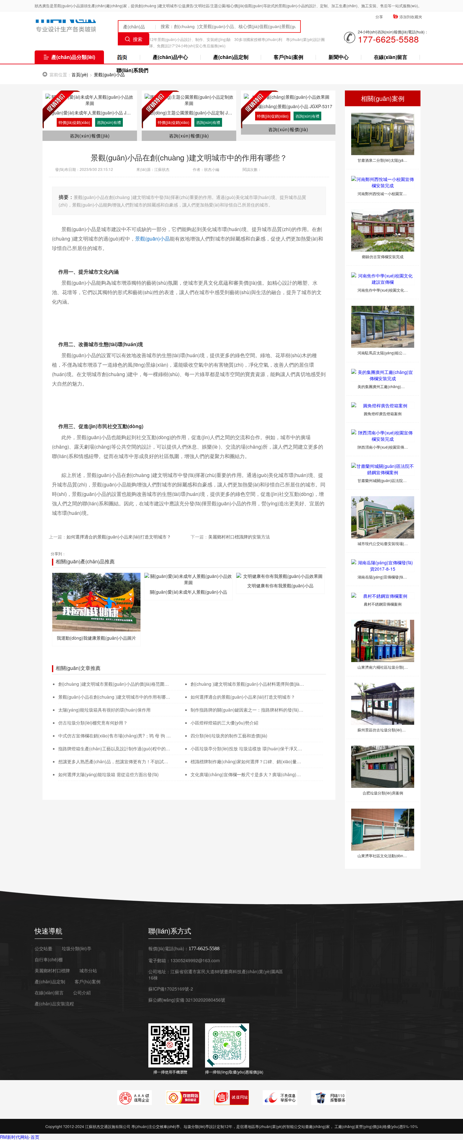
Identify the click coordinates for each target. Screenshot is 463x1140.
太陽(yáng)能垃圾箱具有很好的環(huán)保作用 (104, 710)
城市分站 (88, 970)
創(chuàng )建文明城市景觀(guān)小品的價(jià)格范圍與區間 (115, 684)
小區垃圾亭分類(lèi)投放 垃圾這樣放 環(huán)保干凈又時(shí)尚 (247, 748)
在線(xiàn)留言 (390, 57)
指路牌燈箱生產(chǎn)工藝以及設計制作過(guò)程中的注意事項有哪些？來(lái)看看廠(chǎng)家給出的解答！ (115, 748)
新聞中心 (339, 57)
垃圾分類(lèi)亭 (196, 1126)
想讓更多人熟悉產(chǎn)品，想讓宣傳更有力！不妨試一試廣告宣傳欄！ (115, 761)
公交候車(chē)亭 (166, 1126)
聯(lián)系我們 (132, 70)
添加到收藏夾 (410, 16)
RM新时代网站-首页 (19, 1137)
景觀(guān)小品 (152, 238)
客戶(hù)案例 (288, 57)
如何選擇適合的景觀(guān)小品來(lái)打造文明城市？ (243, 697)
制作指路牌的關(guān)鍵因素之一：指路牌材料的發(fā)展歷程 (247, 710)
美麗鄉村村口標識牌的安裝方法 (239, 536)
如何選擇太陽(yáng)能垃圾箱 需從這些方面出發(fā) (108, 774)
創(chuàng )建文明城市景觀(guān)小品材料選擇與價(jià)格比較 (247, 684)
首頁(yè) (79, 74)
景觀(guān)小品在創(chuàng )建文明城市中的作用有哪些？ (115, 697)
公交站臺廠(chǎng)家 (122, 58)
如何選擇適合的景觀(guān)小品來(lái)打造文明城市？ (118, 536)
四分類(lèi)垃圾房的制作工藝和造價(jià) (229, 735)
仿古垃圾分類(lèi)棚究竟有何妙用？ (93, 722)
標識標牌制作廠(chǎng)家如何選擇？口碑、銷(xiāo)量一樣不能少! (247, 761)
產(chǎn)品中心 (170, 57)
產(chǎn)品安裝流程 (54, 1003)
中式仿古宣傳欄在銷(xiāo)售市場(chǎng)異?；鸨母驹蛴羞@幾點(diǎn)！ (115, 735)
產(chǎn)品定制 (231, 57)
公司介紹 (82, 992)
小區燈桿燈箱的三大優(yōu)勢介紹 (224, 722)
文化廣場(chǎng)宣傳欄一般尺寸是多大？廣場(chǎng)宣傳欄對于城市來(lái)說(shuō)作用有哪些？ (247, 774)
